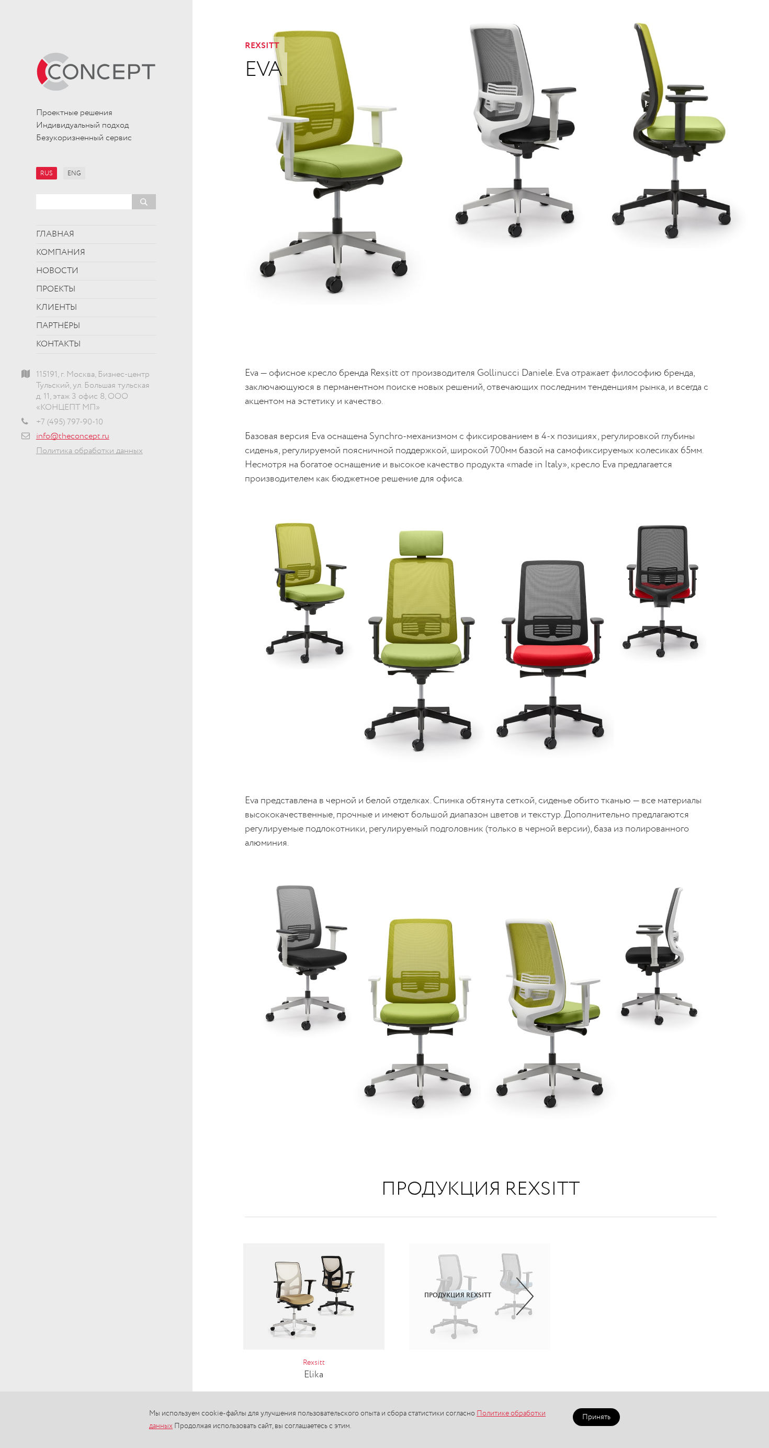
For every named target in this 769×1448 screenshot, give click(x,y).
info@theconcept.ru (72, 436)
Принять (596, 1417)
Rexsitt (262, 46)
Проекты (55, 289)
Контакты (58, 344)
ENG (74, 174)
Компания (60, 253)
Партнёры (58, 326)
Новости (57, 271)
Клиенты (56, 308)
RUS (46, 174)
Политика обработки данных (89, 451)
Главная (55, 234)
